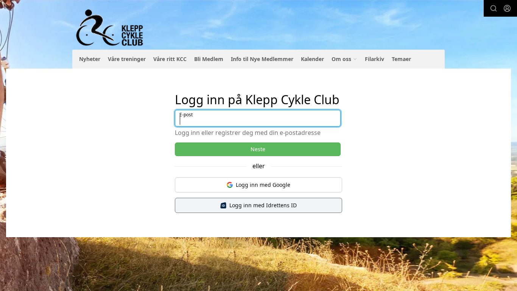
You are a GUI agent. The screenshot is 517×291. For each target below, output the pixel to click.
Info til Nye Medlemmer (262, 59)
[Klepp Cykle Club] (110, 28)
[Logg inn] (507, 8)
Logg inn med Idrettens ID (263, 205)
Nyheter (89, 59)
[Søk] (493, 8)
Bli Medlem (208, 59)
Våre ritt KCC (170, 59)
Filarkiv (374, 59)
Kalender (312, 59)
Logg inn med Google (263, 184)
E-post (186, 114)
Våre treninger (127, 59)
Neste (258, 149)
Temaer (401, 59)
